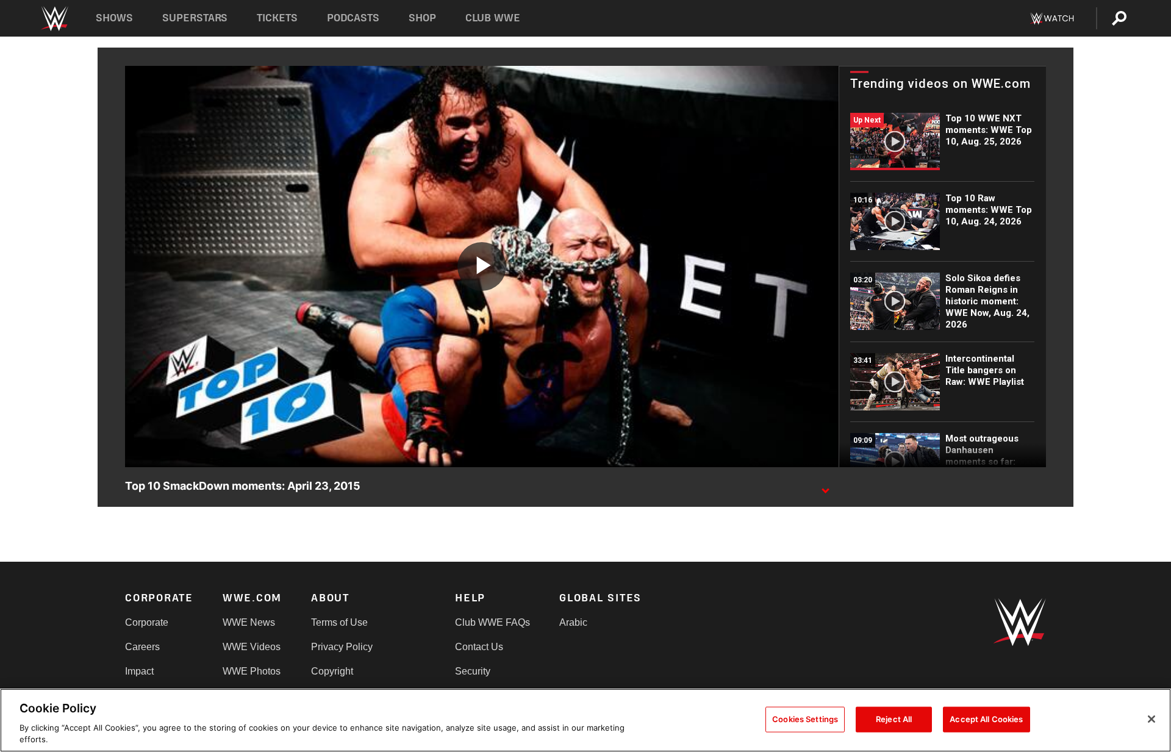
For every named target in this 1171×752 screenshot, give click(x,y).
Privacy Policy (342, 647)
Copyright (332, 671)
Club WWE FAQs (492, 622)
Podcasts (353, 18)
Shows (114, 18)
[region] (585, 720)
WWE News (249, 622)
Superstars (195, 18)
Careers (142, 647)
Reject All (894, 719)
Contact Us (479, 647)
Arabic (573, 622)
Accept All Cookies (986, 719)
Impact (139, 671)
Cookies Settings (805, 719)
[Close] (1151, 719)
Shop (422, 18)
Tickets (277, 18)
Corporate (146, 622)
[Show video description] (825, 486)
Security (472, 671)
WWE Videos (252, 647)
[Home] (54, 18)
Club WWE (492, 18)
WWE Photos (252, 671)
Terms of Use (339, 622)
